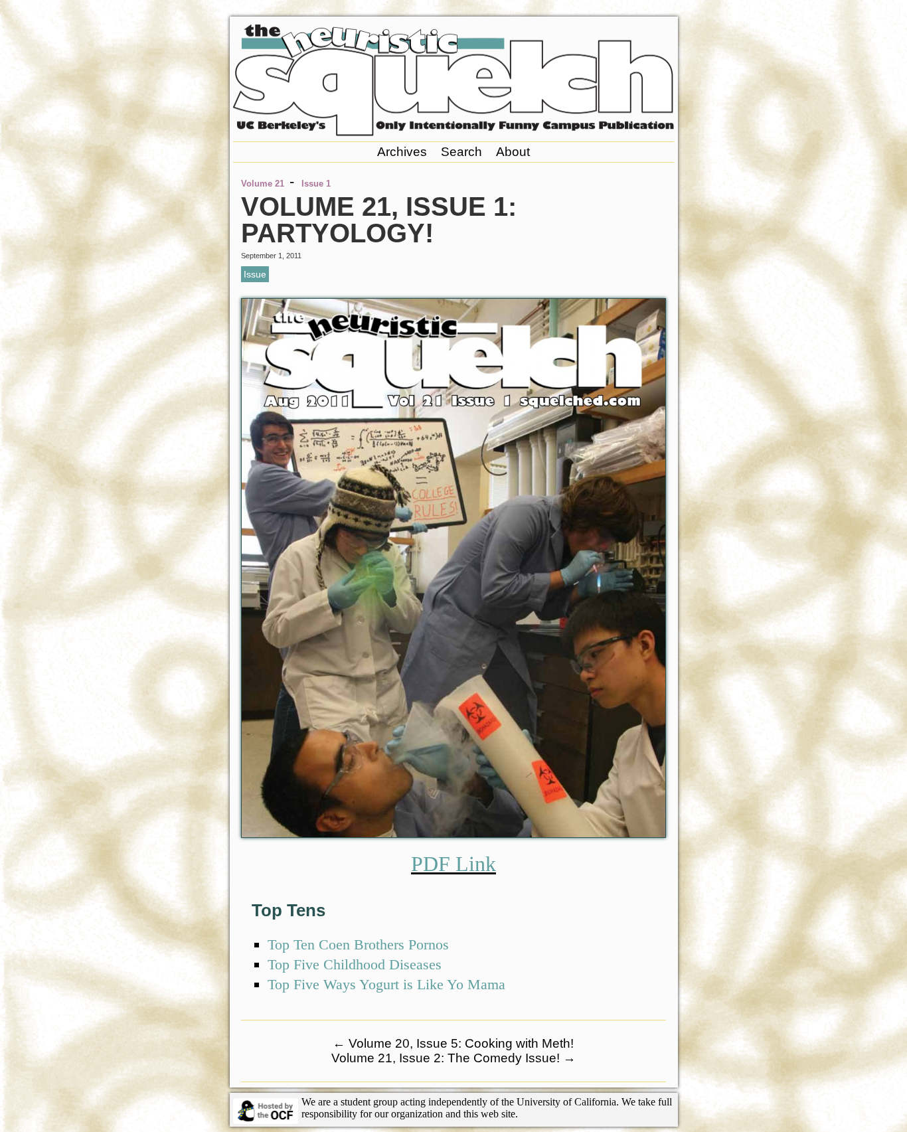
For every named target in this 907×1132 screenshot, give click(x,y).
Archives (402, 152)
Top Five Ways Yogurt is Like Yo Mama (386, 984)
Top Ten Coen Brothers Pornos (358, 944)
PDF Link (453, 864)
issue (255, 274)
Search (461, 152)
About (513, 152)
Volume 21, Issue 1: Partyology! (379, 220)
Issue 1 (316, 184)
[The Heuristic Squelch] (453, 132)
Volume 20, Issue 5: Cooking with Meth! (453, 1043)
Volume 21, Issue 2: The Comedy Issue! (453, 1058)
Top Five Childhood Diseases (355, 964)
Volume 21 (262, 184)
